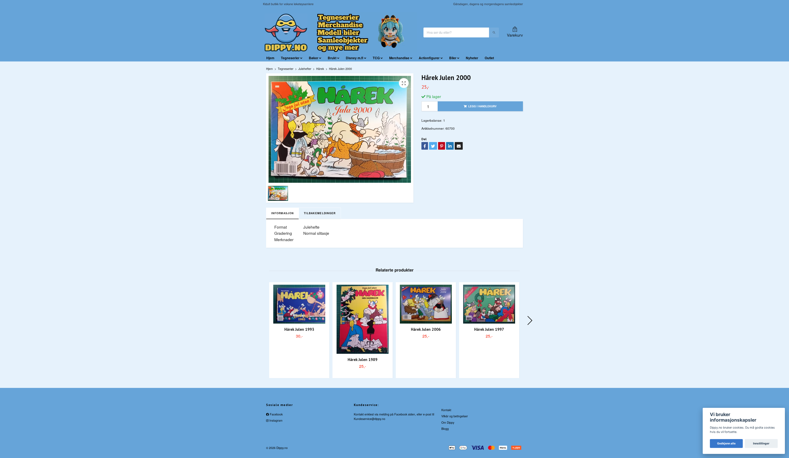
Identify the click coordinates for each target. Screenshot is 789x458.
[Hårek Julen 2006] (426, 304)
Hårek (320, 69)
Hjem (270, 58)
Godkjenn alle (726, 443)
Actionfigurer (429, 58)
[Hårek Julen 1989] (363, 319)
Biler (452, 58)
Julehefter (304, 69)
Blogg (445, 429)
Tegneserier (290, 58)
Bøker (313, 58)
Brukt (332, 58)
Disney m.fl (354, 58)
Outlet (489, 58)
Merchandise (399, 58)
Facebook (276, 414)
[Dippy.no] (286, 32)
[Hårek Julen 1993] (299, 304)
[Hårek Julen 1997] (489, 304)
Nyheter (472, 58)
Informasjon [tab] (282, 213)
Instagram (276, 420)
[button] (529, 320)
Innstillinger (761, 443)
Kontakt (446, 410)
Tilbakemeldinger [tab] (320, 213)
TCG (376, 58)
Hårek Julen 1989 (362, 359)
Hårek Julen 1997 (489, 329)
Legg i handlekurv (482, 106)
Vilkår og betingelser (454, 416)
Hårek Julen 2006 (426, 329)
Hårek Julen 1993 (299, 329)
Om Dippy (447, 422)
